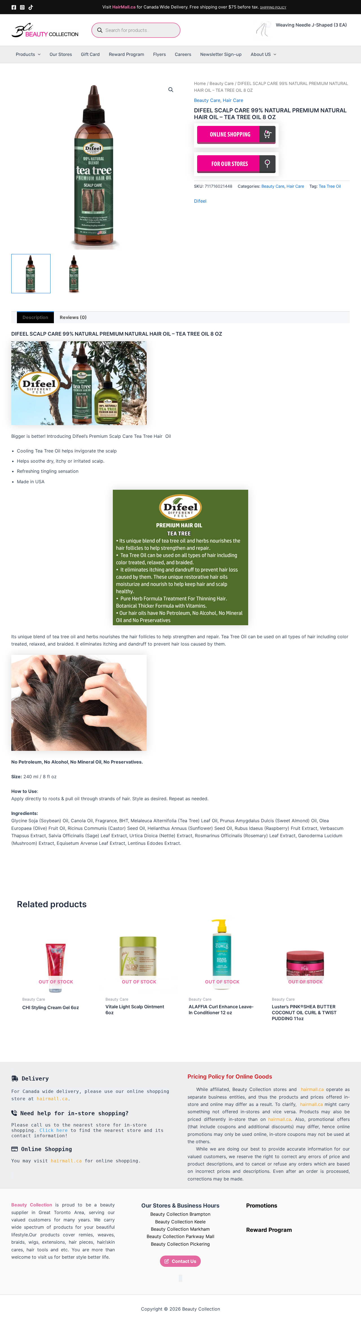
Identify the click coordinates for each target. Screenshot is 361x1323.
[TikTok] (30, 7)
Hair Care (233, 100)
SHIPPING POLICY (273, 7)
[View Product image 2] (74, 273)
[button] (38, 54)
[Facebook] (13, 7)
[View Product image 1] (30, 273)
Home (200, 83)
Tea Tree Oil (330, 186)
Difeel (200, 201)
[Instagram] (22, 7)
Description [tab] (35, 317)
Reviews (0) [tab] (73, 317)
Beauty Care (222, 83)
